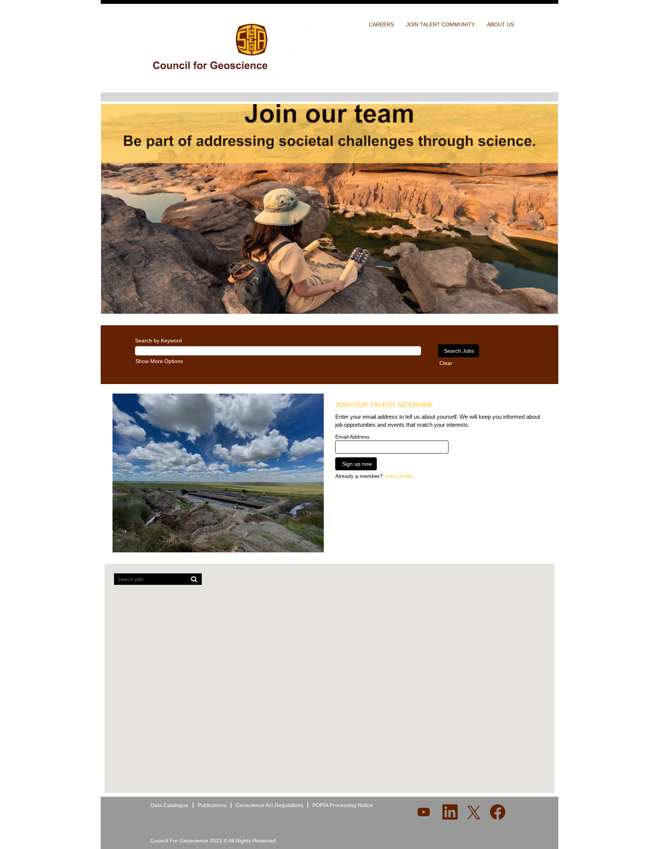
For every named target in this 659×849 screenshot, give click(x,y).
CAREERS (381, 24)
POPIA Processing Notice (342, 805)
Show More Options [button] (159, 361)
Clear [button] (445, 363)
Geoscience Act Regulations (269, 805)
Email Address (352, 437)
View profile (399, 476)
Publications (212, 805)
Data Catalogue (169, 805)
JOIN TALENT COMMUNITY (440, 24)
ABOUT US (500, 24)
